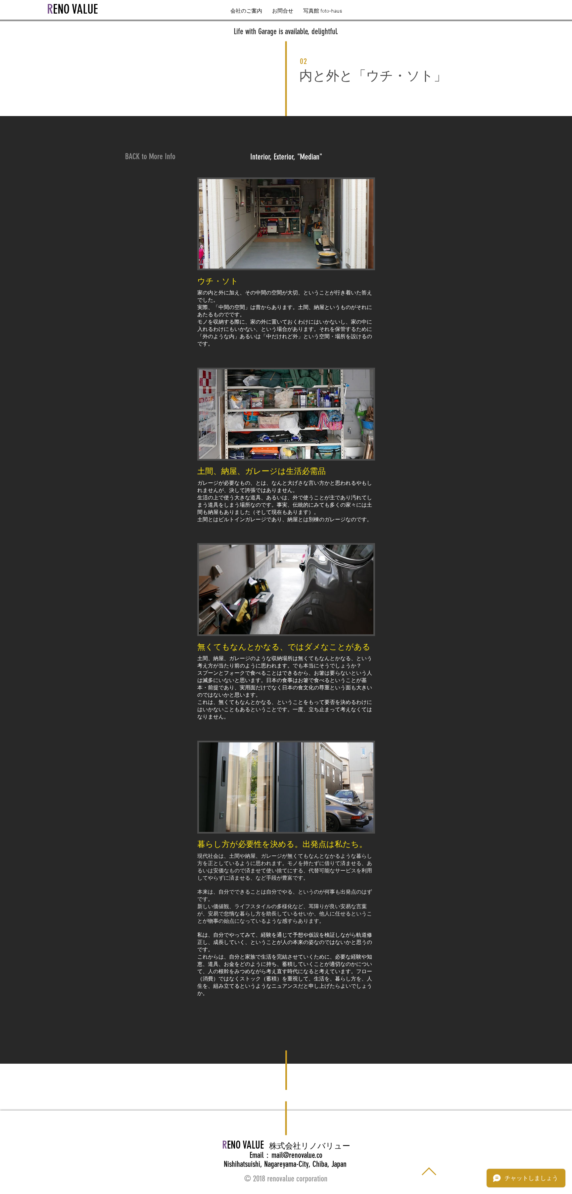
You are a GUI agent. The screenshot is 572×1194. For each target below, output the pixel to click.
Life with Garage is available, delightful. (286, 31)
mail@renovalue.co (296, 1155)
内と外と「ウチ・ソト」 (373, 76)
